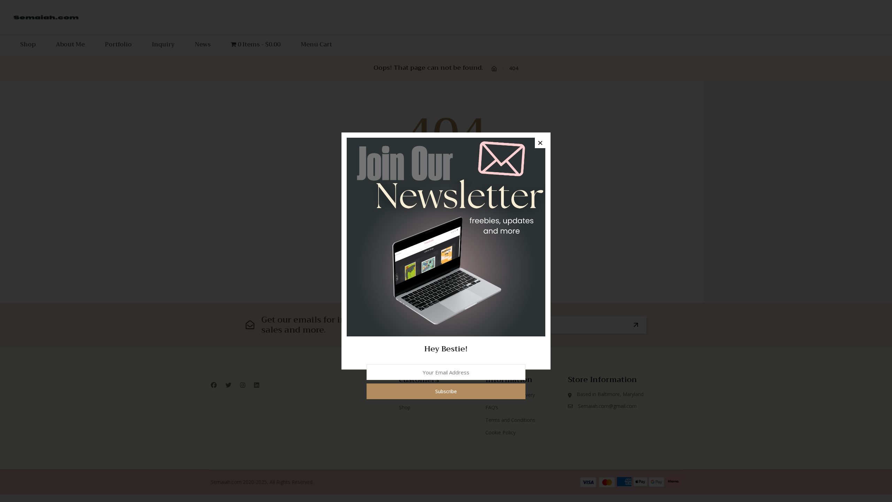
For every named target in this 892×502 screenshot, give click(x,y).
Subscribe (446, 391)
